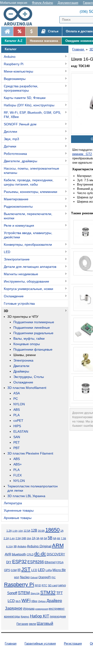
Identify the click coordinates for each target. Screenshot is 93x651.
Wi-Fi (18, 601)
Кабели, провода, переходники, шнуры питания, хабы (28, 182)
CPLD (30, 554)
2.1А (6, 538)
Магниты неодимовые (21, 274)
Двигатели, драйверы (20, 161)
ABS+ (17, 464)
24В (23, 538)
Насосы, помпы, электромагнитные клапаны (31, 170)
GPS (7, 570)
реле (32, 624)
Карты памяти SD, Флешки (25, 98)
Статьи (52, 31)
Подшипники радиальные (33, 333)
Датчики (10, 146)
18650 (52, 530)
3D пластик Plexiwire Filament (30, 453)
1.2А (9, 530)
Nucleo (25, 577)
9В (15, 546)
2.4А (12, 538)
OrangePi (44, 577)
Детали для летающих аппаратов (30, 267)
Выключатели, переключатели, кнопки (28, 216)
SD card (52, 585)
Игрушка (29, 608)
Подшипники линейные (31, 327)
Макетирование (16, 199)
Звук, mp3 (11, 139)
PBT (16, 448)
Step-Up (35, 593)
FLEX (17, 475)
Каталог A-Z (13, 41)
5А (45, 538)
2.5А (18, 538)
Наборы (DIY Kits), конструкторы (29, 105)
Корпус (25, 616)
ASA (16, 393)
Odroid (34, 577)
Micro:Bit (59, 570)
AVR (8, 554)
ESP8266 (35, 562)
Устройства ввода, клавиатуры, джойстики (28, 235)
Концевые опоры (26, 344)
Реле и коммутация (19, 225)
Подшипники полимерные (33, 322)
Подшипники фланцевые (32, 349)
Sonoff (12, 593)
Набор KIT (39, 616)
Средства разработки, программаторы (21, 88)
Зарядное (13, 608)
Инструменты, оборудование (26, 281)
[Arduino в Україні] (20, 16)
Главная (10, 643)
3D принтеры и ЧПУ (22, 316)
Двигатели (21, 366)
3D (6, 311)
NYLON (19, 404)
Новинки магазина (44, 41)
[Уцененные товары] (31, 31)
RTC (44, 585)
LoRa (49, 570)
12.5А (27, 530)
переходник (58, 616)
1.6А (15, 530)
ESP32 (19, 561)
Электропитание (17, 259)
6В (58, 538)
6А (54, 538)
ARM (58, 545)
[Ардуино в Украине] (7, 31)
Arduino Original (39, 546)
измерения (41, 608)
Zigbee (42, 601)
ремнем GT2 (82, 154)
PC (15, 399)
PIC (54, 577)
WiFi (26, 600)
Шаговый (45, 624)
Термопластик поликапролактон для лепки (32, 488)
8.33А (9, 546)
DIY (8, 562)
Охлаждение (14, 296)
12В (34, 530)
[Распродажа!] (19, 31)
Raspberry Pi (13, 64)
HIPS (17, 426)
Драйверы (21, 371)
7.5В (63, 538)
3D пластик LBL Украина (26, 496)
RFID (38, 585)
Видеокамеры (15, 79)
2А (34, 538)
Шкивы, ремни (24, 355)
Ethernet (50, 562)
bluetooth (19, 554)
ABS (16, 409)
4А (41, 538)
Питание (22, 624)
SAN (16, 437)
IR (19, 570)
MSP (16, 577)
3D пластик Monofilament (26, 388)
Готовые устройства (19, 303)
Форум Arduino (42, 3)
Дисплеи (10, 131)
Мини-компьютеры (18, 71)
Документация (68, 3)
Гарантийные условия (40, 643)
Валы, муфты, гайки (29, 338)
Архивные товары (17, 518)
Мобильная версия (13, 3)
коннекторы (12, 616)
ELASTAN (20, 431)
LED (7, 252)
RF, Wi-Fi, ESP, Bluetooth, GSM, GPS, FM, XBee (32, 115)
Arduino (10, 57)
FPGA (59, 562)
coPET (18, 420)
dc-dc (40, 553)
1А (61, 530)
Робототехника (15, 154)
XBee (34, 601)
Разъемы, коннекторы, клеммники (30, 192)
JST (26, 569)
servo (62, 585)
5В (50, 538)
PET (16, 442)
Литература (13, 503)
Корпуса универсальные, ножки (28, 289)
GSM (14, 570)
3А (37, 538)
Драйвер (54, 601)
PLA (16, 415)
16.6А (41, 530)
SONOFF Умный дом (20, 124)
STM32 (48, 592)
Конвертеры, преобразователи (28, 244)
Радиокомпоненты (18, 206)
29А (29, 538)
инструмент (57, 608)
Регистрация (73, 643)
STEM (24, 592)
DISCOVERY (56, 554)
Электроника (23, 360)
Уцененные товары (19, 510)
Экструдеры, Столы (28, 377)
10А (20, 530)
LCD (34, 570)
